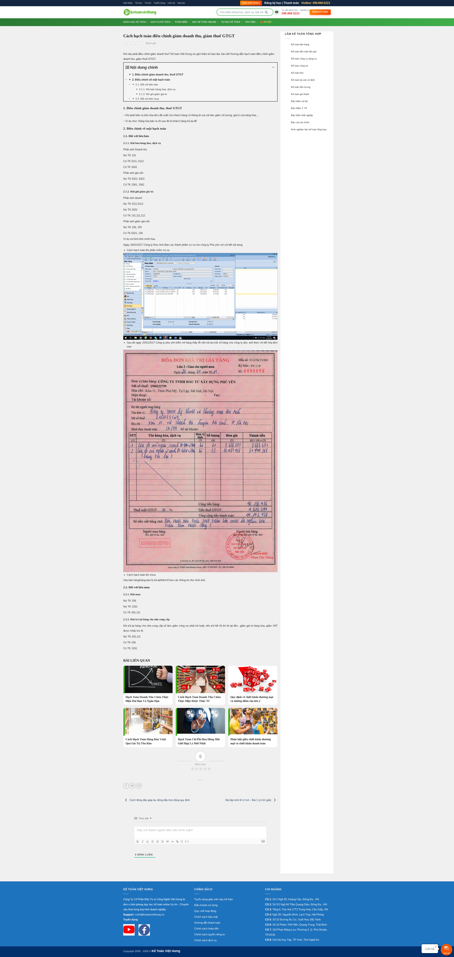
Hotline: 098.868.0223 (315, 2)
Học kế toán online (204, 22)
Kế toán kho (297, 73)
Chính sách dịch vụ (205, 940)
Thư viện (250, 22)
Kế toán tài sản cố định (303, 80)
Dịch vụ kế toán (160, 22)
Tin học (138, 3)
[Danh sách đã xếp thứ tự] (157, 841)
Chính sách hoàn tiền (206, 928)
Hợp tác (181, 3)
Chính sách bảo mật (206, 916)
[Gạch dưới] (147, 841)
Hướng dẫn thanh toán (207, 922)
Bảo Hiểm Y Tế (299, 108)
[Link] (177, 841)
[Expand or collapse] (273, 67)
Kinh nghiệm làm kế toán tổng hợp (308, 129)
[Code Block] (172, 841)
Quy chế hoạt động (205, 910)
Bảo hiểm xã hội (299, 101)
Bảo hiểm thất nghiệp (302, 115)
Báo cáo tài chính (300, 122)
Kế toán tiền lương (300, 87)
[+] (187, 841)
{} (182, 841)
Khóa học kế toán (134, 22)
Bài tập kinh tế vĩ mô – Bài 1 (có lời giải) (248, 799)
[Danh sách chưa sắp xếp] (162, 841)
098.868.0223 (290, 13)
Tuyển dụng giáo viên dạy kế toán (213, 899)
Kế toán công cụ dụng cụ (304, 58)
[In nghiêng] (142, 841)
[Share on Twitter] (132, 786)
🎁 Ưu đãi (266, 22)
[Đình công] (152, 841)
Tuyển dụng (159, 3)
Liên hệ (171, 3)
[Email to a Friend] (139, 786)
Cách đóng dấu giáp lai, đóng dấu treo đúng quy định (159, 799)
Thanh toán (291, 2)
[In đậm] (137, 841)
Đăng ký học (272, 2)
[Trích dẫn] (167, 841)
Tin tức (148, 3)
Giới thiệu (128, 3)
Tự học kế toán (230, 22)
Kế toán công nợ (299, 65)
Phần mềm (181, 22)
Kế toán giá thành (300, 94)
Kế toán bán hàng (300, 44)
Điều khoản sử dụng (206, 905)
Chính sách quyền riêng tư (209, 934)
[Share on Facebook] (126, 786)
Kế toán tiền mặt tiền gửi (304, 51)
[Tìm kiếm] (266, 12)
